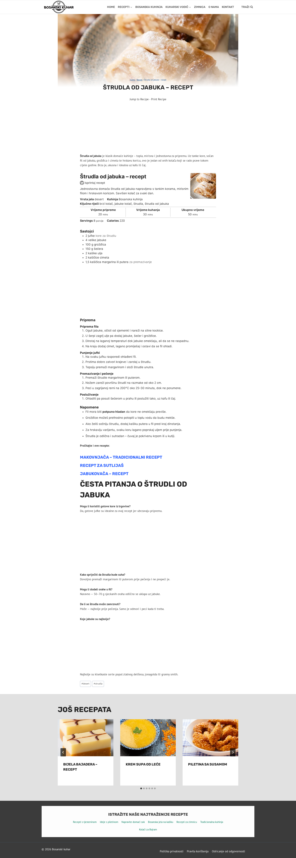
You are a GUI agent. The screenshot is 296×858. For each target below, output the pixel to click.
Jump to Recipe (139, 99)
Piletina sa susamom (207, 764)
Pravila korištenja (197, 851)
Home (111, 7)
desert (85, 683)
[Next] (233, 752)
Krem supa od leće (143, 764)
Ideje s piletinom (109, 822)
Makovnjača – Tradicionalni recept (121, 457)
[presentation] (85, 737)
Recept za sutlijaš (102, 465)
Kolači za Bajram (148, 829)
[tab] (141, 788)
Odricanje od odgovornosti (228, 851)
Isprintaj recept (94, 183)
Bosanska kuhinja (149, 7)
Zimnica (199, 7)
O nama (213, 7)
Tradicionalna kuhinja (211, 822)
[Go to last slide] (63, 752)
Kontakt (228, 7)
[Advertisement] (148, 128)
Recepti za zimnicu (186, 822)
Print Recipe (158, 99)
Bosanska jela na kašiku (160, 822)
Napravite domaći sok (133, 822)
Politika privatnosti (171, 851)
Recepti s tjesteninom (85, 822)
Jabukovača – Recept (104, 473)
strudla (98, 683)
